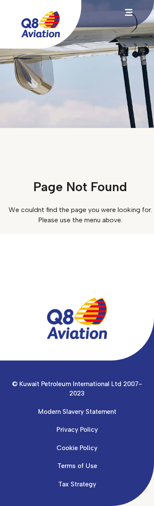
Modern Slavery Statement (77, 412)
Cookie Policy (77, 448)
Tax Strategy (77, 484)
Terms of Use (77, 466)
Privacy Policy (77, 429)
